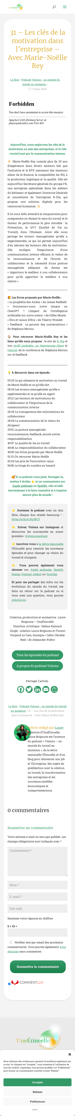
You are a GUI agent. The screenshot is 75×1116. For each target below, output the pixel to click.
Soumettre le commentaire (38, 966)
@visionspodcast (36, 536)
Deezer (16, 574)
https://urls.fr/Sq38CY (26, 519)
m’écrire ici (19, 600)
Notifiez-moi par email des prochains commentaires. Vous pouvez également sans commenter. (37, 946)
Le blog (14, 79)
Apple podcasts (22, 486)
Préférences (37, 1101)
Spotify (58, 569)
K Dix (60, 341)
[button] (70, 1054)
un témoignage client (49, 345)
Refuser (37, 1092)
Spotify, (42, 486)
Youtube (51, 574)
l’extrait (13, 350)
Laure (59, 728)
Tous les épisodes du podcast (37, 655)
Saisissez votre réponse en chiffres (30, 918)
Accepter (37, 1082)
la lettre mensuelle (51, 544)
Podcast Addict (31, 574)
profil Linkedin (23, 345)
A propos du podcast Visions (38, 666)
